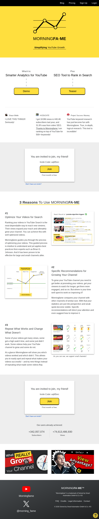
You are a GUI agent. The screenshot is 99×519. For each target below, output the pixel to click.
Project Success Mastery (80, 115)
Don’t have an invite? (33, 184)
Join (49, 169)
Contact (87, 501)
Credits (63, 501)
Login (94, 3)
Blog (62, 3)
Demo (26, 91)
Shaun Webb (13, 115)
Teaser (73, 91)
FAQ (57, 501)
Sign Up (83, 3)
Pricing (72, 3)
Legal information (75, 501)
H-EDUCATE (44, 115)
